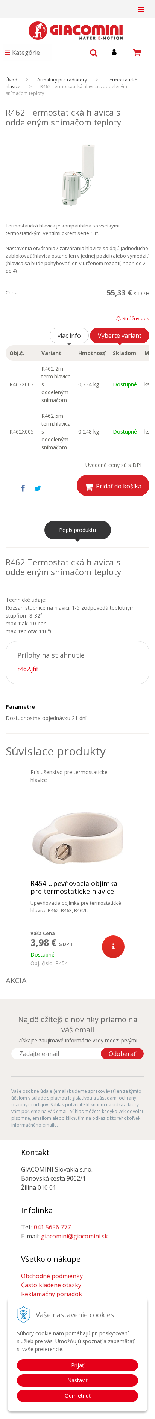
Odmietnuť (78, 1395)
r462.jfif (27, 669)
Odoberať (122, 1054)
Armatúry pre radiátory (62, 80)
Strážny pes (135, 318)
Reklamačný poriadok (51, 1294)
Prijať (77, 1365)
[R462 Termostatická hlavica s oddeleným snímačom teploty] (77, 174)
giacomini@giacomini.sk (74, 1236)
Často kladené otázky (51, 1285)
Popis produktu (77, 529)
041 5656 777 (52, 1227)
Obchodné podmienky (52, 1276)
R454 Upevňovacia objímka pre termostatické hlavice (73, 887)
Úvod (11, 80)
